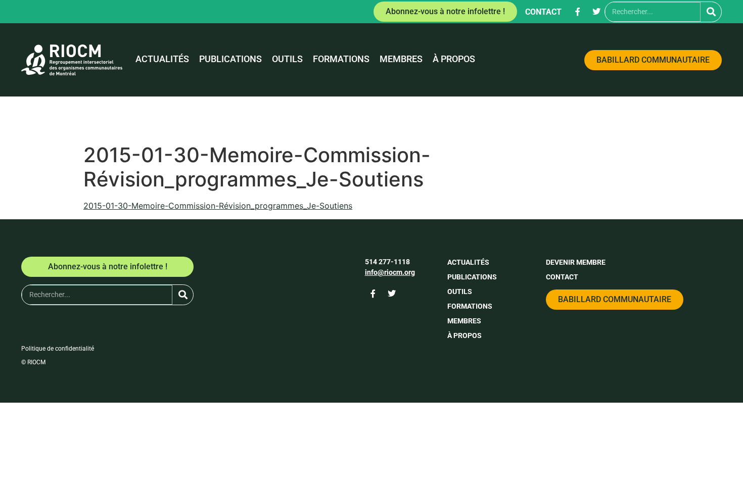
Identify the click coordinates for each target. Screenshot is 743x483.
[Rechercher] (711, 12)
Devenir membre (576, 262)
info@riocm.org (390, 272)
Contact (543, 12)
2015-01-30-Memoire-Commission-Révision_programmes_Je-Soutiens (217, 206)
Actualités (162, 59)
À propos (454, 59)
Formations (341, 59)
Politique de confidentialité (57, 348)
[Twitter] (596, 12)
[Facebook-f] (578, 12)
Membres (401, 59)
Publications (230, 59)
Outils (287, 59)
